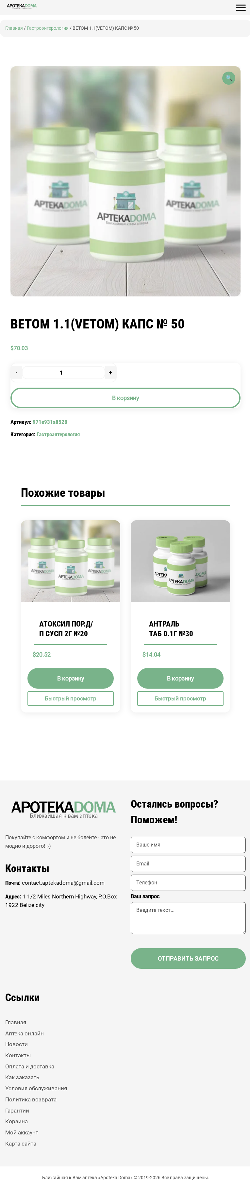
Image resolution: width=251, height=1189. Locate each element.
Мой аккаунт (21, 1132)
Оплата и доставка (29, 1066)
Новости (16, 1044)
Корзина (16, 1121)
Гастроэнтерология (48, 28)
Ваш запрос (145, 896)
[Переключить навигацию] (241, 8)
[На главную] (21, 6)
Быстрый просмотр (70, 698)
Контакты (18, 1055)
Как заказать (22, 1077)
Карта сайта (20, 1143)
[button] (228, 78)
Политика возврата (31, 1099)
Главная (14, 28)
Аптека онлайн (24, 1033)
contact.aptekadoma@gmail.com (63, 882)
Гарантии (17, 1110)
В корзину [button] (70, 678)
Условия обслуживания (36, 1088)
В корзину (125, 397)
